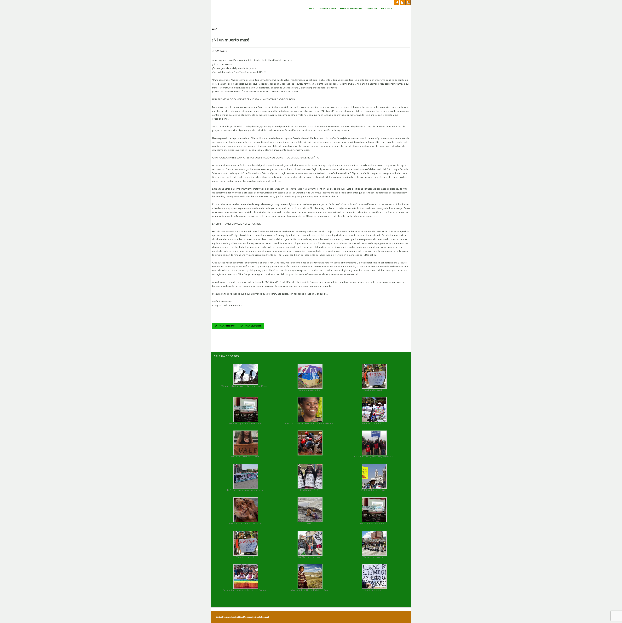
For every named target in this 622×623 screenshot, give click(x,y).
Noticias (372, 8)
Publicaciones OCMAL (352, 8)
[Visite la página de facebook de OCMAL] (396, 2)
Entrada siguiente (251, 326)
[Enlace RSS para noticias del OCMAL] (408, 2)
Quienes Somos (327, 8)
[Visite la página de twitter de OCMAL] (402, 2)
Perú (214, 30)
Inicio (312, 8)
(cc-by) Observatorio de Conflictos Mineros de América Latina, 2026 (242, 617)
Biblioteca (386, 8)
